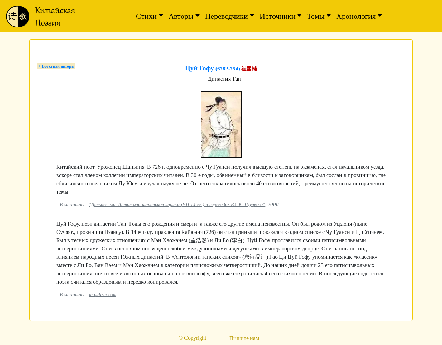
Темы (316, 16)
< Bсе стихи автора (56, 66)
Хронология (356, 16)
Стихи (146, 16)
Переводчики (226, 16)
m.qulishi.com (102, 294)
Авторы (181, 16)
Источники (278, 16)
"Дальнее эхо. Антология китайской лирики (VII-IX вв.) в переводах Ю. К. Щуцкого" (177, 204)
